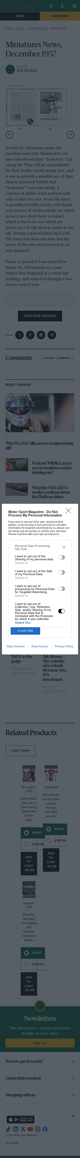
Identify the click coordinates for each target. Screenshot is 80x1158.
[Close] (70, 512)
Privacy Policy (64, 646)
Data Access (40, 646)
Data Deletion (16, 646)
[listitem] (40, 547)
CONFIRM (25, 630)
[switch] (61, 557)
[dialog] (40, 579)
